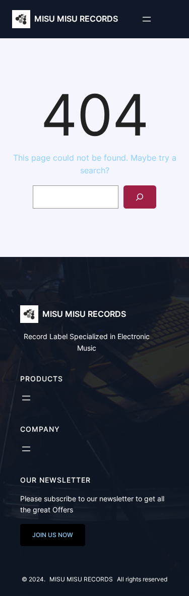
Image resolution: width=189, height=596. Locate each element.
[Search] (139, 197)
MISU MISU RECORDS (76, 19)
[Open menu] (147, 19)
